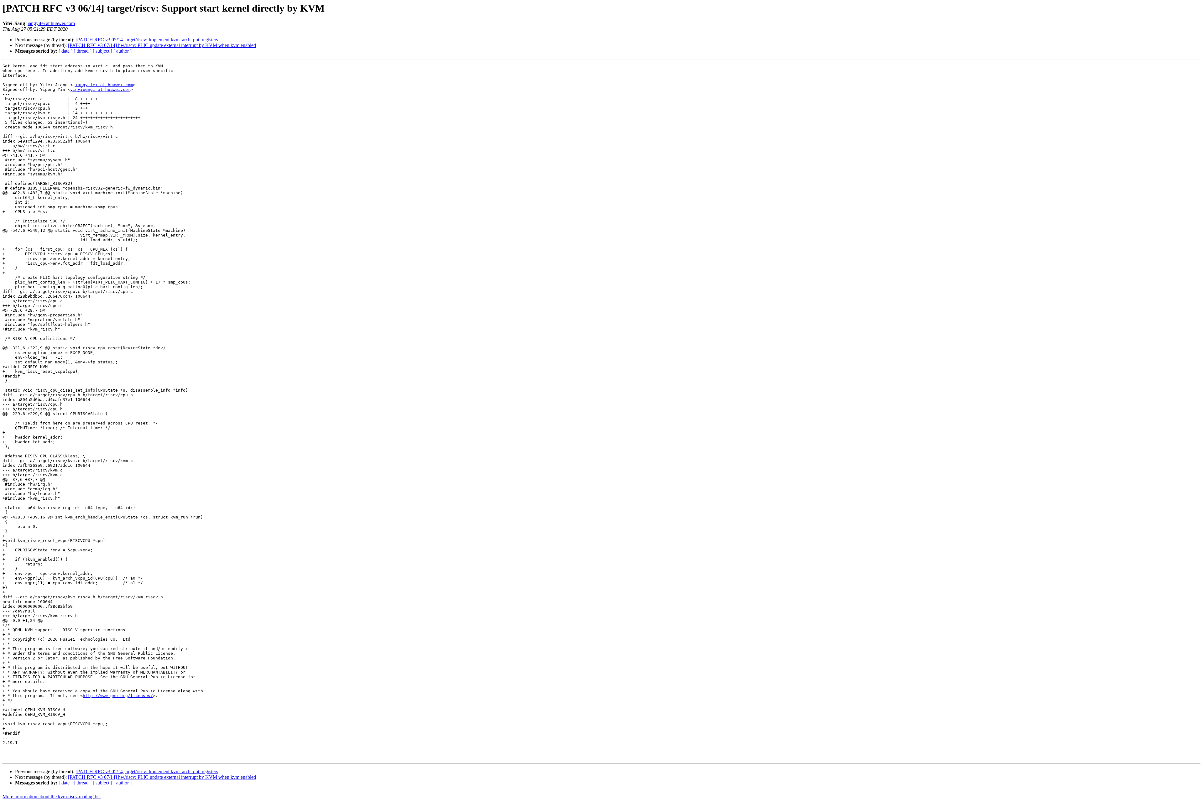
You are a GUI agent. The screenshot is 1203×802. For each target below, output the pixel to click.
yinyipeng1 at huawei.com (100, 89)
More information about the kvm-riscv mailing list (52, 796)
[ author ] (122, 51)
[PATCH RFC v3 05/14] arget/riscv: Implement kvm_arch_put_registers (147, 39)
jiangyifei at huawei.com (50, 23)
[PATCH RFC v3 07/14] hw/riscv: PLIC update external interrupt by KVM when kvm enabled (162, 45)
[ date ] (65, 51)
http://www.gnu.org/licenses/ (118, 695)
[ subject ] (102, 51)
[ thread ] (82, 51)
